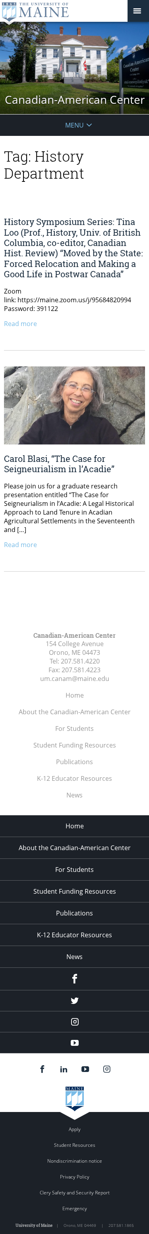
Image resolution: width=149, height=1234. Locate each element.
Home (75, 695)
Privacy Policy (74, 1176)
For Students (74, 728)
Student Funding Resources (74, 745)
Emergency (74, 1208)
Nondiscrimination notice (74, 1161)
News (74, 795)
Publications (74, 761)
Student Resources (74, 1145)
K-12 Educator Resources (74, 778)
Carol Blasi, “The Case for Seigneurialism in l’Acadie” (59, 464)
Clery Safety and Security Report (75, 1192)
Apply (75, 1129)
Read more (20, 323)
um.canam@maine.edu (74, 678)
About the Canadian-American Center (75, 712)
